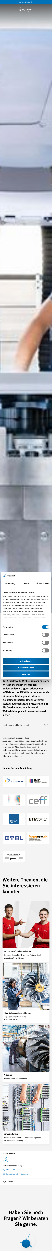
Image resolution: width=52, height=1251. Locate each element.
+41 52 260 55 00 (13, 1169)
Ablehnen (26, 674)
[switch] (45, 635)
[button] (46, 725)
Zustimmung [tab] (9, 583)
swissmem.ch (24, 2)
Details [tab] (26, 583)
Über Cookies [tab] (42, 583)
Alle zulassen (26, 661)
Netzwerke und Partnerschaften (17, 725)
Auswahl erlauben (26, 668)
